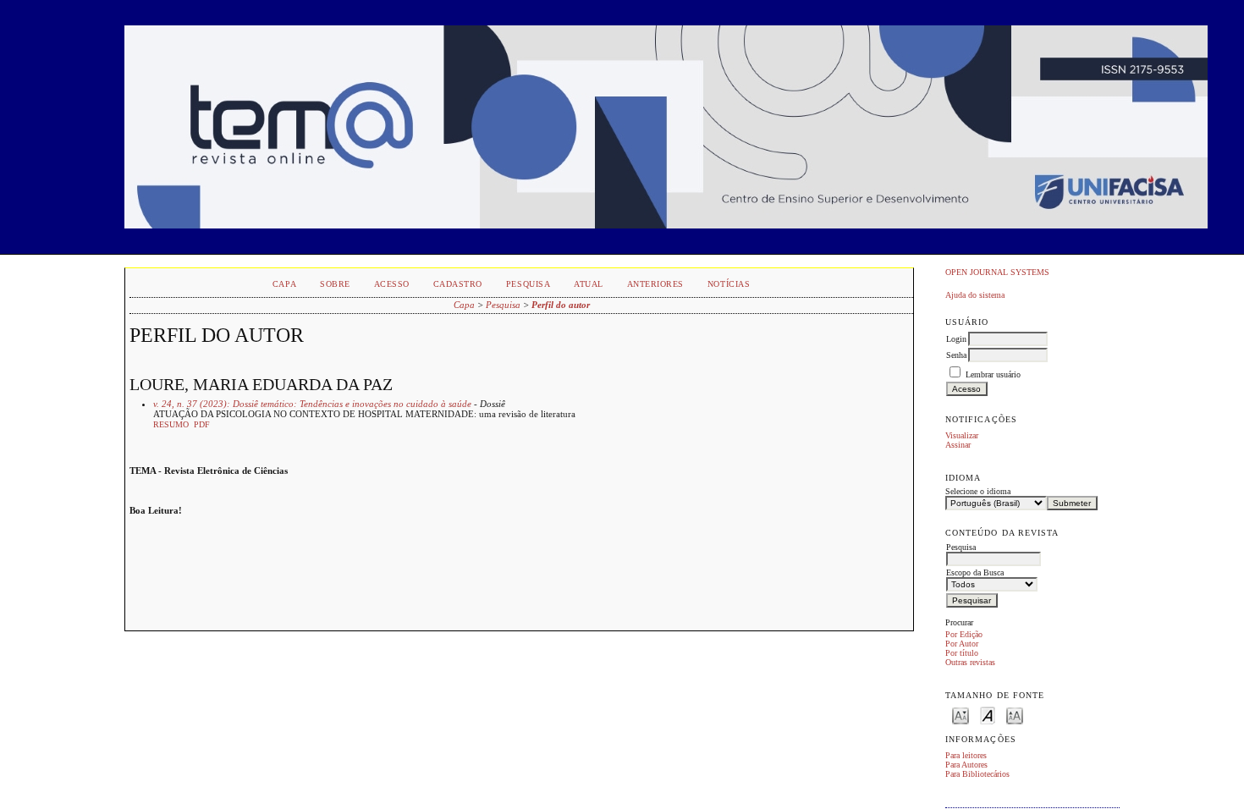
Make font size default (987, 714)
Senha (956, 355)
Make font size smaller (960, 714)
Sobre (335, 284)
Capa (284, 284)
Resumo (171, 425)
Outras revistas (970, 662)
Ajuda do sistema (975, 295)
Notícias (728, 284)
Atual (588, 284)
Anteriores (655, 284)
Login (956, 339)
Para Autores (966, 764)
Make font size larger (1014, 714)
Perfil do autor (560, 305)
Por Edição (964, 634)
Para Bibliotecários (977, 774)
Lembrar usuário (993, 374)
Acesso (392, 284)
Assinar (958, 444)
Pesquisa (528, 284)
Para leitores (966, 755)
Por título (961, 653)
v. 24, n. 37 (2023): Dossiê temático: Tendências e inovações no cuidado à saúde (312, 404)
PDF (202, 425)
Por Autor (961, 643)
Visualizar (961, 435)
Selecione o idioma (977, 491)
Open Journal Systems (997, 272)
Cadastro (457, 284)
